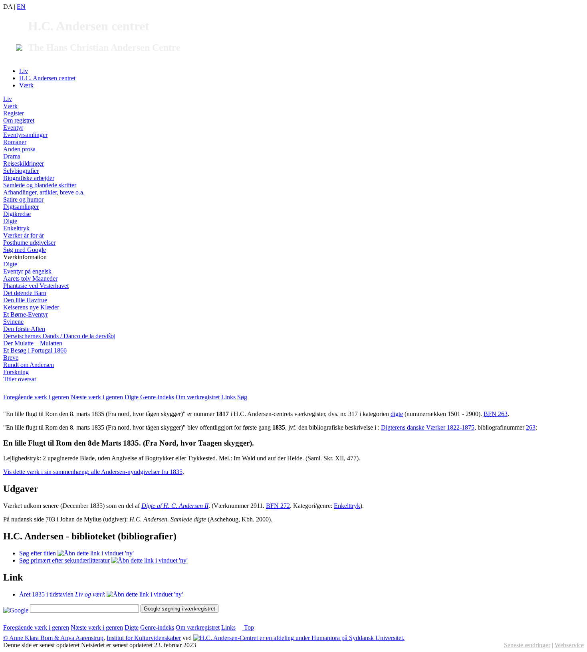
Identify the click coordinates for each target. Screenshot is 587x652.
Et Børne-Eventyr (25, 314)
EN (21, 6)
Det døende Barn (24, 292)
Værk (26, 85)
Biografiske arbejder (28, 177)
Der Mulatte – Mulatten (32, 343)
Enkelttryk (16, 228)
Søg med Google (24, 249)
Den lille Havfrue (25, 300)
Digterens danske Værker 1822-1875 (427, 427)
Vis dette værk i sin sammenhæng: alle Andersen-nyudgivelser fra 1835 (92, 471)
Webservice (569, 645)
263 (496, 413)
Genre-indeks (157, 397)
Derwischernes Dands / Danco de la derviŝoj (59, 336)
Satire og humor (23, 199)
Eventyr (13, 127)
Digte (10, 221)
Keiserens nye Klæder (31, 307)
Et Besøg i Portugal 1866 (35, 350)
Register (13, 113)
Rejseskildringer (23, 163)
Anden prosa (19, 149)
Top (248, 627)
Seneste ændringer (527, 645)
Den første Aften (24, 328)
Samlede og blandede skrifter (39, 185)
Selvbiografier (21, 170)
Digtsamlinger (21, 206)
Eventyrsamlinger (25, 134)
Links (228, 397)
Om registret (18, 120)
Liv (23, 70)
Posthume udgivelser (29, 242)
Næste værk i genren (97, 397)
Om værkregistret (198, 397)
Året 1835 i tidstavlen (62, 594)
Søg (242, 397)
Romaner (14, 142)
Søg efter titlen (37, 553)
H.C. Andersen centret (47, 78)
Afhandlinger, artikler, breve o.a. (44, 192)
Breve (10, 357)
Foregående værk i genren (36, 397)
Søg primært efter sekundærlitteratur (64, 560)
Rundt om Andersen (28, 364)
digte (397, 413)
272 (278, 505)
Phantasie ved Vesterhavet (36, 285)
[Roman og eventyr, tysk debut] (145, 594)
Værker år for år (23, 235)
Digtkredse (17, 213)
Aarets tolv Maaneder (30, 278)
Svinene (13, 321)
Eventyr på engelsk (27, 271)
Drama (11, 156)
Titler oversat (19, 379)
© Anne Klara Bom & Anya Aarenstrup (53, 637)
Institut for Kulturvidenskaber (144, 637)
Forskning (16, 372)
